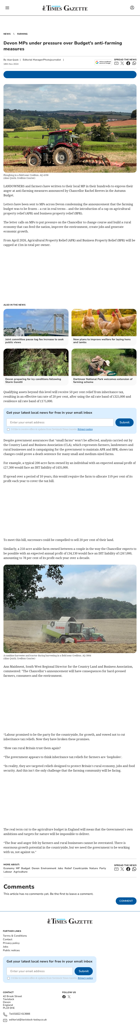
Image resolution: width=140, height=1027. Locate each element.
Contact (7, 939)
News (7, 33)
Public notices (11, 950)
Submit (124, 422)
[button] (7, 7)
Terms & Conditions (15, 935)
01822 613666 (21, 1014)
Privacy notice (85, 429)
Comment (126, 901)
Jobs (5, 946)
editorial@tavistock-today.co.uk (28, 1019)
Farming (22, 33)
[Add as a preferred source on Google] (103, 62)
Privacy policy (11, 943)
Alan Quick (12, 59)
